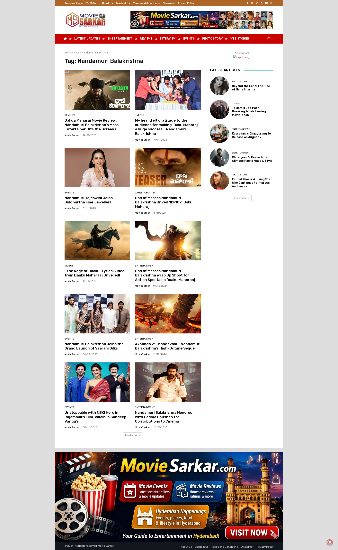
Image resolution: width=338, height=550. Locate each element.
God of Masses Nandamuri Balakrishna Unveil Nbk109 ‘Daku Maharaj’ (163, 202)
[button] (268, 38)
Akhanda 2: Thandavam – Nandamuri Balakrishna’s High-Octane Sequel (167, 346)
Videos (69, 265)
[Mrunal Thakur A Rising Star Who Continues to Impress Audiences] (219, 180)
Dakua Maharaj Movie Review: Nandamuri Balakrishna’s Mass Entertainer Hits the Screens (92, 125)
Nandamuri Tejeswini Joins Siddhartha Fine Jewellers (89, 200)
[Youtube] (266, 3)
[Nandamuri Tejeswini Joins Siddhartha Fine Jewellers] (97, 167)
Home (68, 52)
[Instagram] (252, 3)
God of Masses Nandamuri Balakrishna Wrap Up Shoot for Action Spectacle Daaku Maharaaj (165, 275)
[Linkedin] (257, 3)
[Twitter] (261, 3)
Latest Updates (145, 192)
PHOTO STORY (239, 81)
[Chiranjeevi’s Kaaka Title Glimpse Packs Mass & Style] (219, 157)
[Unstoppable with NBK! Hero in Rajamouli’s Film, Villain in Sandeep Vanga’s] (97, 382)
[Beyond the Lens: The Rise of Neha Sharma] (219, 85)
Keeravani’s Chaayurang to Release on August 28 (251, 135)
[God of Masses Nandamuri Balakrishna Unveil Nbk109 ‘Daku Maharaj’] (168, 167)
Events (140, 115)
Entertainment (145, 265)
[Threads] (271, 3)
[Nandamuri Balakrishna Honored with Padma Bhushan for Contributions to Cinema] (168, 382)
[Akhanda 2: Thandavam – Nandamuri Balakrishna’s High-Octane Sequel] (168, 313)
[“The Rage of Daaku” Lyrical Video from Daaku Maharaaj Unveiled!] (97, 240)
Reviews (70, 115)
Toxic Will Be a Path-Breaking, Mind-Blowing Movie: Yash (249, 111)
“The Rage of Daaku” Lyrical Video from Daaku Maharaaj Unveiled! (94, 273)
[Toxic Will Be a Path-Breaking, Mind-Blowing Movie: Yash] (219, 109)
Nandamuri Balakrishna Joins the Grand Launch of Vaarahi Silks (94, 346)
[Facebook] (247, 3)
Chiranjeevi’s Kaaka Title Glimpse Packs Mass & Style (252, 159)
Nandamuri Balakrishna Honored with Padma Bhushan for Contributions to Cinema (163, 417)
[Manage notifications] (330, 542)
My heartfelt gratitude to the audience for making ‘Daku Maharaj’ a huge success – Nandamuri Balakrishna (167, 127)
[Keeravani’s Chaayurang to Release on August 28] (219, 133)
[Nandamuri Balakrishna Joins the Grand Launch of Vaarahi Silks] (97, 313)
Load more (131, 435)
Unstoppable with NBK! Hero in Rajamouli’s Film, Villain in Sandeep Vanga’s (95, 417)
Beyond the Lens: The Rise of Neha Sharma (251, 87)
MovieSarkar (72, 135)
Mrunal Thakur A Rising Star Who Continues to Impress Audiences (252, 182)
